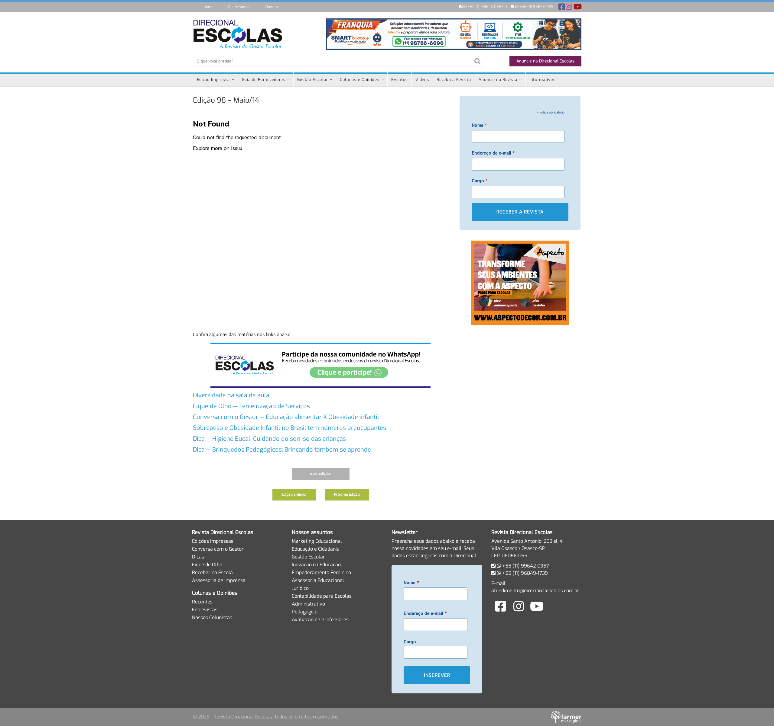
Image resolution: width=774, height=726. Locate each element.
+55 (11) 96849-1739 (536, 6)
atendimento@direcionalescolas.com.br (535, 590)
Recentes (202, 602)
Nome (479, 125)
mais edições (320, 473)
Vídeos (422, 79)
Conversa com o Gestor (218, 549)
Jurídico (300, 588)
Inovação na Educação (316, 564)
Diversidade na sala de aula (231, 395)
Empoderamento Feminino (321, 572)
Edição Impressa (213, 79)
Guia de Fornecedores (263, 79)
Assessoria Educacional (318, 580)
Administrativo (308, 604)
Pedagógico (304, 612)
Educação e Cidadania (316, 549)
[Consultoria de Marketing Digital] (566, 716)
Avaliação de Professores (320, 619)
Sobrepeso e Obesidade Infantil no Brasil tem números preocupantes (289, 428)
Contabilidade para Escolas (322, 596)
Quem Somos (239, 7)
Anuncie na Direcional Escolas (545, 61)
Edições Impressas (212, 541)
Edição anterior (294, 494)
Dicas (198, 557)
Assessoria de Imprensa (219, 580)
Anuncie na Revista (498, 79)
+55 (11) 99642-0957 (485, 6)
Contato (271, 7)
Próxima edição (347, 494)
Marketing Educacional (317, 541)
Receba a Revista (454, 79)
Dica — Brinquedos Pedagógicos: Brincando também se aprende (282, 450)
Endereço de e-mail (493, 152)
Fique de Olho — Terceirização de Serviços (251, 406)
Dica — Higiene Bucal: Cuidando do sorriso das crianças (269, 439)
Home (208, 7)
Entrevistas (204, 609)
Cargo (480, 180)
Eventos (399, 79)
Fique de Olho (207, 564)
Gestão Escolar (312, 79)
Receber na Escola (212, 572)
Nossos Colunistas (212, 617)
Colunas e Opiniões (359, 79)
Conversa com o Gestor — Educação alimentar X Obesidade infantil (286, 417)
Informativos (542, 79)
